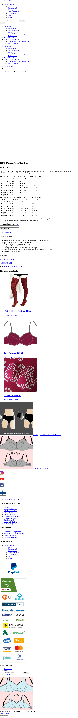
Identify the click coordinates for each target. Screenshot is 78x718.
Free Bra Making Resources (13, 499)
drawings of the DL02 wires (13, 266)
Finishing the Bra (9, 520)
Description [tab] (7, 232)
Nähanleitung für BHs (11, 524)
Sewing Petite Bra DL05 (12, 516)
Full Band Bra (8, 512)
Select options (18, 357)
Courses (10, 32)
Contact (10, 6)
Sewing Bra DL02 (10, 518)
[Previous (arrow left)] (1, 717)
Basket (10, 17)
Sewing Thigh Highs (10, 522)
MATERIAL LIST (6, 263)
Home (2, 72)
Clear (16, 224)
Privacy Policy (12, 10)
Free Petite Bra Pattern (11, 537)
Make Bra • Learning (11, 43)
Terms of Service (13, 12)
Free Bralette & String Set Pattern (14, 533)
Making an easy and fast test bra (18, 41)
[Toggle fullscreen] (3, 715)
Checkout (11, 15)
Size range (3, 224)
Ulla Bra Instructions (10, 511)
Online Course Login (19, 34)
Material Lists (12, 36)
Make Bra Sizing (9, 37)
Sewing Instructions (10, 509)
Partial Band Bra (9, 514)
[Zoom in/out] (1, 715)
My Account (12, 13)
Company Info (12, 8)
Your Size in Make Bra (11, 39)
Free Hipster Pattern (10, 535)
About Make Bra (9, 4)
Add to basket (5, 228)
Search (22, 21)
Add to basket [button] (12, 315)
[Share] (5, 715)
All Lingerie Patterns (14, 30)
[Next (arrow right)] (3, 717)
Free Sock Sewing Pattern (12, 532)
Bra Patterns (12, 28)
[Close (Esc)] (7, 715)
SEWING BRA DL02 (7, 259)
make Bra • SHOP (6, 1)
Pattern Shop (8, 26)
